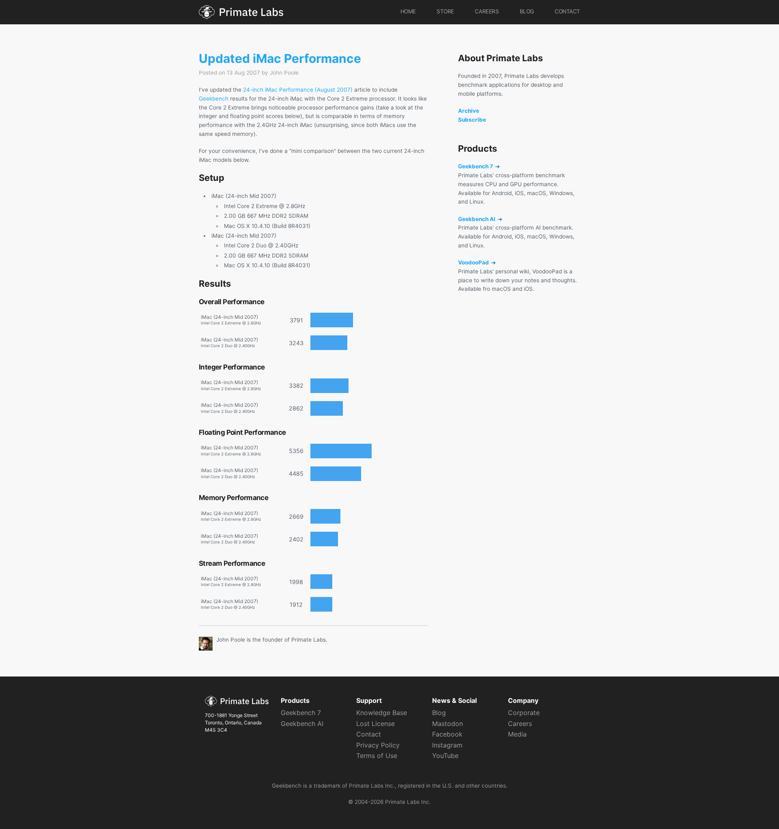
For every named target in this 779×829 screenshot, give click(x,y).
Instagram (447, 745)
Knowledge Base (381, 713)
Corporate (524, 713)
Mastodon (447, 723)
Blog (527, 11)
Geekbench (213, 98)
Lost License (375, 723)
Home (408, 11)
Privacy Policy (378, 745)
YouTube (445, 756)
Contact (567, 11)
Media (517, 734)
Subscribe (472, 119)
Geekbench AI (477, 219)
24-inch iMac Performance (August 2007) (298, 89)
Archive (468, 110)
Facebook (447, 734)
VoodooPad (474, 262)
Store (445, 11)
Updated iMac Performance (280, 58)
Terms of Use (376, 756)
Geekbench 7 (476, 166)
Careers (487, 11)
